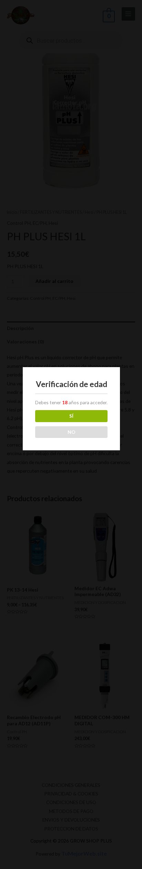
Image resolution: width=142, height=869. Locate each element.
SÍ (71, 416)
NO (71, 432)
